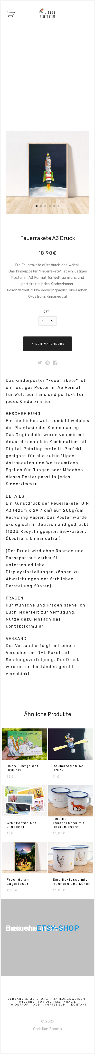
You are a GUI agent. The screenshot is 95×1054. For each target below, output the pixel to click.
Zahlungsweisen (69, 998)
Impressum (55, 1004)
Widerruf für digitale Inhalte (47, 1001)
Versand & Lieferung (28, 998)
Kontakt (79, 1004)
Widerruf (19, 1004)
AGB (36, 1004)
